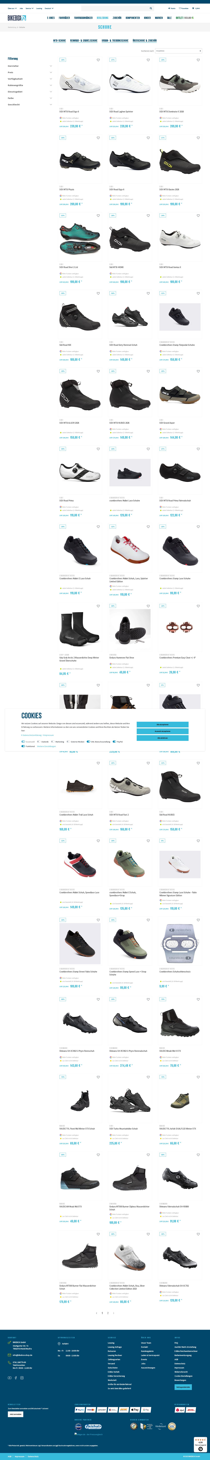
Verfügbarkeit (15, 78)
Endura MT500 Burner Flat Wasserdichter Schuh (77, 1287)
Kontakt (144, 1347)
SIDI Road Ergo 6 (116, 189)
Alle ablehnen (163, 738)
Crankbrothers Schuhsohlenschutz (175, 971)
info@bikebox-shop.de (22, 1355)
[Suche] (151, 8)
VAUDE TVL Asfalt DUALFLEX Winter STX (177, 1128)
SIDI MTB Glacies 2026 (169, 189)
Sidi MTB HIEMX (116, 267)
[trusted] (135, 1427)
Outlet (180, 18)
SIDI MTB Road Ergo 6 (69, 111)
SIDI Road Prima (66, 500)
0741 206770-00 (19, 1362)
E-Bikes (51, 18)
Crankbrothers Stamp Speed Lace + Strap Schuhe (127, 973)
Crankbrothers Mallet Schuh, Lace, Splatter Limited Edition (128, 580)
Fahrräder (64, 18)
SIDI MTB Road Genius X (170, 267)
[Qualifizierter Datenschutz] (173, 1427)
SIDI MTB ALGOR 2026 (69, 422)
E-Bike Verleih (113, 1372)
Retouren (112, 1351)
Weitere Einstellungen (46, 746)
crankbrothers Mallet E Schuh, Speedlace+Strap (122, 894)
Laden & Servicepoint (150, 1355)
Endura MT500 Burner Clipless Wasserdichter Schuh (129, 1208)
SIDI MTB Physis (66, 189)
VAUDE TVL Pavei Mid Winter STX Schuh (77, 1128)
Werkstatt (112, 1380)
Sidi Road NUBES (167, 814)
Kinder (147, 18)
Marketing (60, 741)
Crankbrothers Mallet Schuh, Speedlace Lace (79, 892)
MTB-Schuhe (59, 40)
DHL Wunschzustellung (100, 741)
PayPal (120, 741)
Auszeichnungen (148, 1367)
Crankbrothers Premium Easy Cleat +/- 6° (177, 657)
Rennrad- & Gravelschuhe (83, 40)
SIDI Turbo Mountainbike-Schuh (123, 1128)
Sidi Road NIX (65, 345)
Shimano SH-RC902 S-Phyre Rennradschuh (128, 1051)
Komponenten (133, 18)
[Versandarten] (180, 1410)
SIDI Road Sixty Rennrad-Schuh (123, 345)
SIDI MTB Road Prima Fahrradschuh (175, 500)
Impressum (179, 1367)
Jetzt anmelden (15, 1414)
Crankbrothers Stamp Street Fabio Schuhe (78, 971)
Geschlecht (14, 104)
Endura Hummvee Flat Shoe (121, 657)
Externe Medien (77, 741)
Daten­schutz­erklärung (32, 735)
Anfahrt (65, 1343)
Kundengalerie (147, 1351)
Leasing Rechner (115, 1355)
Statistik (45, 741)
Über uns (11, 8)
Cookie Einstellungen (183, 1376)
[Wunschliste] (98, 60)
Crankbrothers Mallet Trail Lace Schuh (76, 814)
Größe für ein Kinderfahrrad (119, 1384)
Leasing (39, 8)
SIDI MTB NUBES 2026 (119, 422)
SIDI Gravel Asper (167, 422)
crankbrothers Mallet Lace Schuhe (124, 500)
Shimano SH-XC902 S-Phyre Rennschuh (76, 1051)
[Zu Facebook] (17, 1378)
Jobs (21, 8)
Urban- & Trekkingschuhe (115, 40)
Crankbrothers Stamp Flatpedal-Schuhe (177, 345)
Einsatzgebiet (15, 91)
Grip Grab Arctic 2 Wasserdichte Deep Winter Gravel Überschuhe (79, 659)
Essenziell (30, 741)
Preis (10, 72)
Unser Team (146, 1343)
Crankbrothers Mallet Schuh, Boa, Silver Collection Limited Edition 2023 (127, 1287)
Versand (111, 1363)
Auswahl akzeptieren (162, 731)
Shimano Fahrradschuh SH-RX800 (174, 1206)
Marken (159, 18)
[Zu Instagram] (23, 1378)
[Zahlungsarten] (80, 1410)
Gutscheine (113, 1367)
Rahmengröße (15, 85)
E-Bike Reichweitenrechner (186, 1351)
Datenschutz (180, 1363)
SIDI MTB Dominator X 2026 (171, 111)
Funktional (30, 746)
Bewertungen (180, 1380)
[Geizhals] (94, 1427)
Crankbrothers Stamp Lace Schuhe (174, 578)
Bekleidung (102, 18)
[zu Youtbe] (11, 1378)
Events (144, 1359)
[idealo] (79, 1427)
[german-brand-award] (147, 1427)
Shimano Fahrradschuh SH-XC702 (174, 1285)
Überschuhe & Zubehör (145, 40)
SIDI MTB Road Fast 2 (119, 814)
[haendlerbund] (161, 1427)
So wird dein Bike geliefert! (119, 1388)
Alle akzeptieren (163, 724)
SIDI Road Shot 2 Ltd (68, 267)
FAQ (176, 1343)
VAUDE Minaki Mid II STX (170, 1051)
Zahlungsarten (114, 1359)
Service (28, 8)
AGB (176, 1359)
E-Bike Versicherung (116, 1376)
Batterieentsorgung (183, 1355)
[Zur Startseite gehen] (21, 18)
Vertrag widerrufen (183, 1387)
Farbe (11, 98)
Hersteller (13, 65)
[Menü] (205, 1438)
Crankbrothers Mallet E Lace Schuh (75, 578)
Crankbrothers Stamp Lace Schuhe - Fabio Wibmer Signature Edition (178, 894)
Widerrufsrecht (181, 1372)
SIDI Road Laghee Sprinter (121, 111)
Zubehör (117, 18)
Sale (169, 18)
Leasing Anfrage (115, 1347)
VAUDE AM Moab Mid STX (70, 1206)
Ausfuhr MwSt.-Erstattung (185, 1347)
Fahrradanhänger (83, 18)
